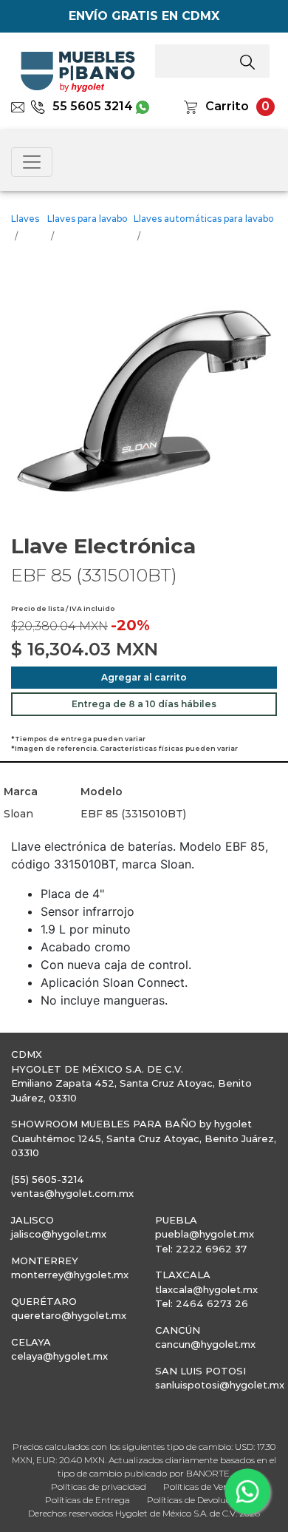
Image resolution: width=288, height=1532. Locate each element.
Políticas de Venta (200, 1486)
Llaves (25, 218)
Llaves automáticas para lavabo (204, 218)
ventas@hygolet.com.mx (72, 1193)
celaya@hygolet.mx (59, 1356)
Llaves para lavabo (87, 218)
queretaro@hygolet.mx (68, 1315)
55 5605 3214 (92, 106)
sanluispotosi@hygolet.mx (219, 1385)
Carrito (227, 106)
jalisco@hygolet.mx (58, 1234)
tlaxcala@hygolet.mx (206, 1289)
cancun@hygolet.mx (205, 1344)
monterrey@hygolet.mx (69, 1274)
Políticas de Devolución (195, 1499)
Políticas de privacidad (98, 1486)
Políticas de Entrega (87, 1499)
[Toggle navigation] (31, 162)
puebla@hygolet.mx (204, 1234)
